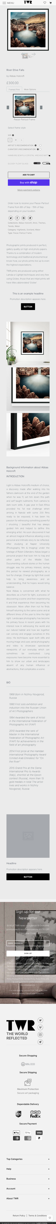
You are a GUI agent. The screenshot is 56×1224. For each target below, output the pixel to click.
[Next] (33, 54)
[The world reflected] (28, 3)
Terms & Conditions (37, 1215)
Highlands (21, 229)
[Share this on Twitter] (10, 218)
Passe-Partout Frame (22, 233)
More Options (30, 89)
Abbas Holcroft (16, 76)
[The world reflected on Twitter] (41, 1020)
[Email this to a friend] (29, 218)
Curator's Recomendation (22, 149)
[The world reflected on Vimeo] (41, 1027)
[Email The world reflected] (41, 1042)
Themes (41, 223)
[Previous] (22, 54)
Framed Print (14, 89)
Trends (11, 226)
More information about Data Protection (28, 993)
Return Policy (20, 1215)
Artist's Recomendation (21, 145)
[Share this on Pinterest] (23, 218)
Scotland (30, 229)
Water (17, 226)
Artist (35, 223)
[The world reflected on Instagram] (41, 1034)
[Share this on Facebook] (16, 218)
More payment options (29, 189)
